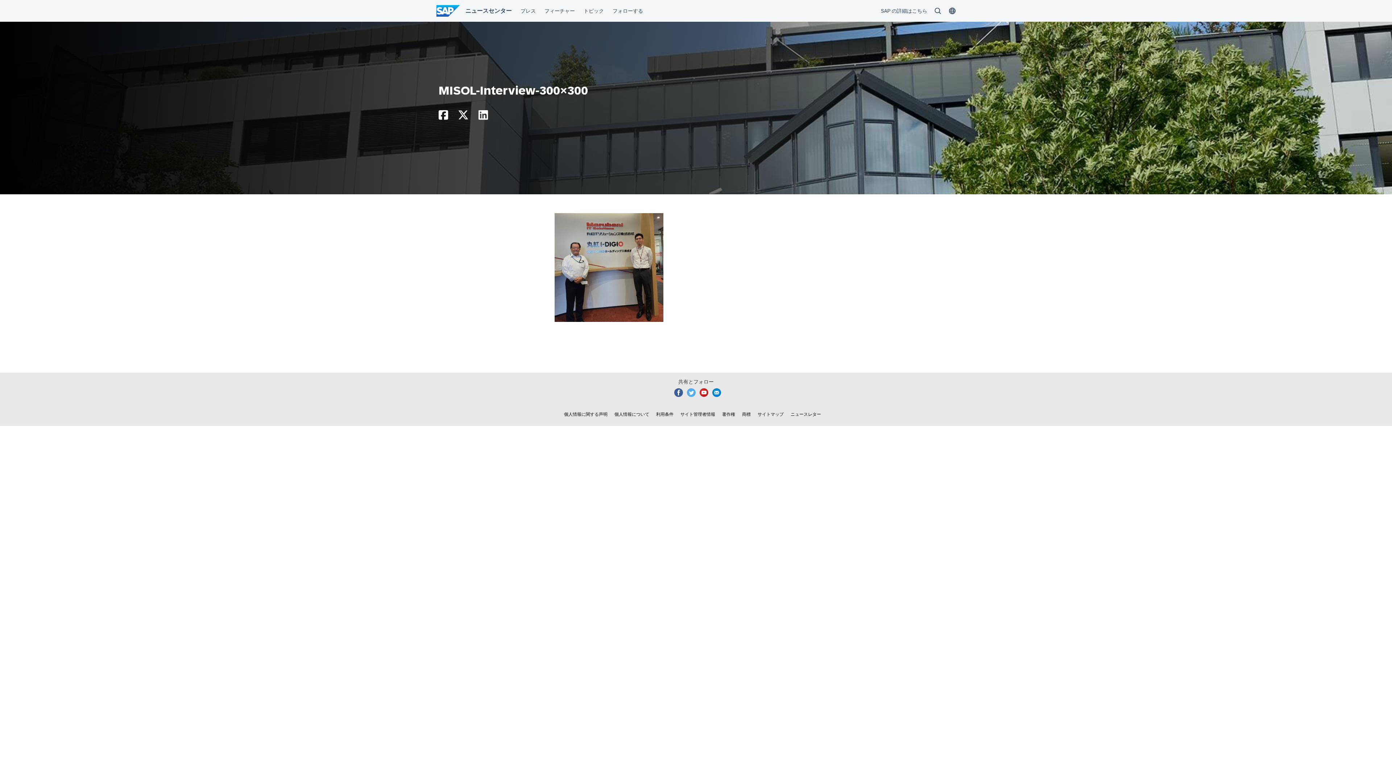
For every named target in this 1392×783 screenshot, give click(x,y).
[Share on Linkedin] (483, 117)
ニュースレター (806, 414)
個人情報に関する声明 (586, 414)
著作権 (728, 414)
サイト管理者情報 (697, 414)
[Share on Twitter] (463, 117)
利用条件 (665, 414)
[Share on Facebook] (443, 117)
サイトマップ (771, 414)
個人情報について (631, 414)
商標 (746, 414)
